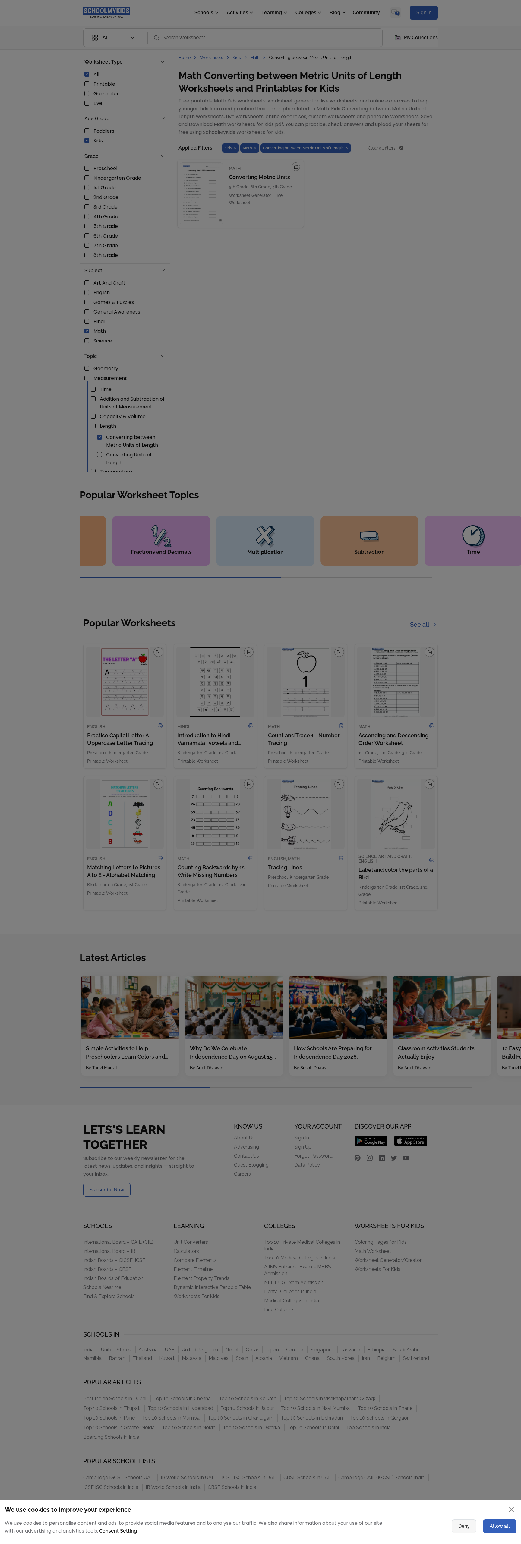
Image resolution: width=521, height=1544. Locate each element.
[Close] (425, 713)
